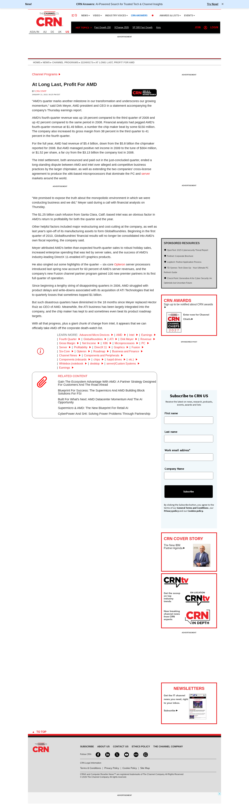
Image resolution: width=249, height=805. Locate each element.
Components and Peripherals (102, 355)
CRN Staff (40, 91)
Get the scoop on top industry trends (172, 597)
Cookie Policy (129, 768)
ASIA (32, 32)
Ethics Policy (141, 746)
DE (52, 32)
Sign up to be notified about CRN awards (188, 304)
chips (97, 359)
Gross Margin (67, 343)
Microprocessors (125, 343)
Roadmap (99, 351)
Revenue (146, 339)
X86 (105, 343)
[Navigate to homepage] (49, 26)
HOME (36, 62)
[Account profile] (205, 28)
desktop (95, 363)
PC (143, 343)
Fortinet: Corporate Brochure (180, 256)
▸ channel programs (64, 62)
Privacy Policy (111, 768)
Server (63, 347)
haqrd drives (114, 359)
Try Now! (212, 4)
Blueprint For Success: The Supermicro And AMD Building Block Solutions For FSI (101, 392)
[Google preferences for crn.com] (144, 93)
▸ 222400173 (85, 62)
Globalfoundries (93, 339)
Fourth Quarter (68, 339)
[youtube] (126, 754)
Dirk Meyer (127, 339)
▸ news (45, 62)
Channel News (68, 355)
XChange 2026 (121, 27)
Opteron (119, 264)
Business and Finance (126, 351)
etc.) (131, 359)
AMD (119, 334)
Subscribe (169, 710)
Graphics (119, 347)
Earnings (147, 334)
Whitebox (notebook (71, 363)
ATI (111, 339)
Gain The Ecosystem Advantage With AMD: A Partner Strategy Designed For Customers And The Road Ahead (107, 383)
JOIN (198, 27)
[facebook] (97, 754)
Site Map (145, 768)
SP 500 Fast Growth (142, 27)
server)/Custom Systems (122, 363)
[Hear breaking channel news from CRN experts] (197, 617)
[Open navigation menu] (74, 15)
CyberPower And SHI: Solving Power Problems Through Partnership (104, 413)
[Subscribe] (197, 718)
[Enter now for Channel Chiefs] (175, 331)
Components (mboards (73, 359)
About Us (103, 746)
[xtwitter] (116, 754)
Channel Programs (44, 74)
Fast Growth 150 (102, 27)
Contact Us (120, 746)
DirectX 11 (101, 347)
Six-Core (64, 351)
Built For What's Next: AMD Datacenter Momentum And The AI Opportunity (100, 401)
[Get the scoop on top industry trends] (197, 599)
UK (59, 32)
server (145, 173)
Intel (132, 334)
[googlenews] (135, 754)
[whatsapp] (145, 754)
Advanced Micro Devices (94, 334)
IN (38, 32)
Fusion (136, 347)
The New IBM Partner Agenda (173, 547)
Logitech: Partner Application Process (184, 262)
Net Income (89, 343)
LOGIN (214, 27)
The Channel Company (168, 746)
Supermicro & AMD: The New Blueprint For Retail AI (93, 408)
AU (45, 32)
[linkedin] (107, 754)
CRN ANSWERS (139, 15)
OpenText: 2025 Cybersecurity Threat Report (187, 250)
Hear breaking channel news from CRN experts (172, 615)
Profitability (81, 347)
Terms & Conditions (90, 768)
